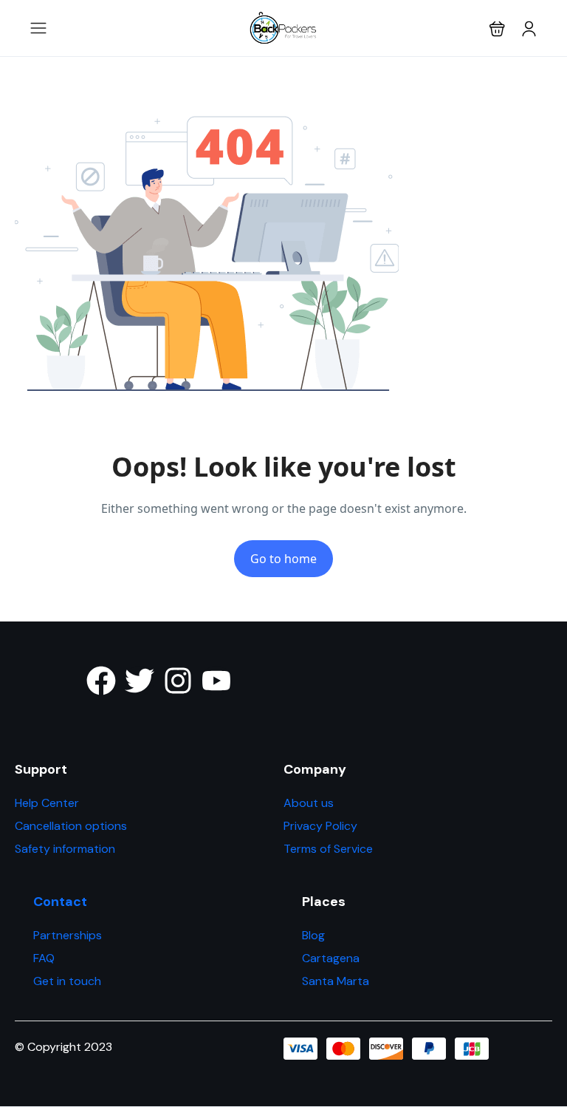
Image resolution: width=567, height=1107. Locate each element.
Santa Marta (335, 981)
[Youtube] (216, 680)
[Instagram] (178, 680)
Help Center (47, 803)
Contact (60, 901)
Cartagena (331, 958)
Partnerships (67, 935)
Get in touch (67, 981)
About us (309, 803)
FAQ (44, 958)
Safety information (65, 848)
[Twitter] (139, 680)
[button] (497, 28)
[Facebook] (101, 680)
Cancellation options (71, 826)
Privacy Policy (320, 826)
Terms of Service (328, 848)
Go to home (283, 559)
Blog (313, 935)
